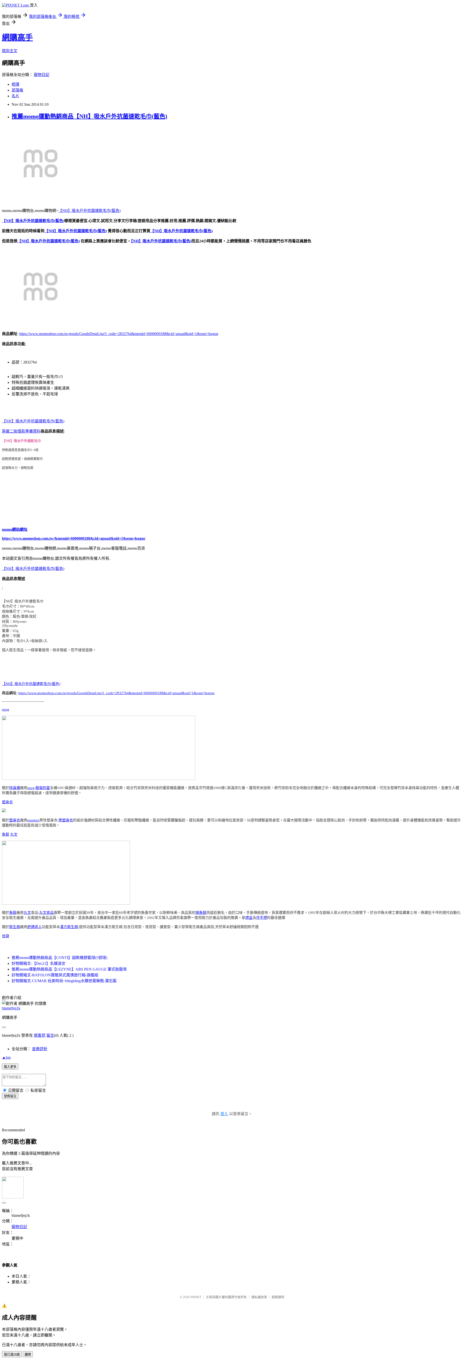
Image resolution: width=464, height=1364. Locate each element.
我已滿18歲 (12, 1354)
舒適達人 (34, 927)
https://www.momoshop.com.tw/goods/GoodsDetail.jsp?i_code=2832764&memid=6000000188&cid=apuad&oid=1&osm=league (118, 334)
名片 (15, 96)
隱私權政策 (259, 1297)
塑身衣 (7, 802)
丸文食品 (46, 913)
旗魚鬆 (201, 913)
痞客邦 (39, 1035)
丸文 (13, 834)
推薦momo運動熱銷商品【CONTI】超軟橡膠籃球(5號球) (59, 958)
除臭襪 (14, 788)
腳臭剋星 (43, 788)
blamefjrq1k (11, 1008)
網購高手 (17, 37)
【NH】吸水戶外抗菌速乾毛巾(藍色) (89, 211)
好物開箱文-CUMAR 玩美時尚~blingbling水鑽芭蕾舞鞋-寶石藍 (64, 981)
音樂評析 (39, 1049)
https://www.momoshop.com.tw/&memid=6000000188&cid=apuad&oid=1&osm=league (73, 538)
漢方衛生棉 (69, 927)
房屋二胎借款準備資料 (21, 431)
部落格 (17, 90)
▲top (6, 1057)
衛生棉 (14, 927)
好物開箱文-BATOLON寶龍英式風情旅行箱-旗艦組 (55, 975)
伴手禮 (261, 918)
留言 (50, 1035)
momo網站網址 (15, 529)
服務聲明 (278, 1297)
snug (5, 709)
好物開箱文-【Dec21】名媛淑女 (38, 963)
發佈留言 (10, 1096)
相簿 (15, 84)
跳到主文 (9, 51)
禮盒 (249, 918)
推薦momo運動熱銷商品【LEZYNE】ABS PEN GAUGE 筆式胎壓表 (69, 969)
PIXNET (195, 1297)
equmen (33, 820)
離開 (28, 1354)
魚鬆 (5, 834)
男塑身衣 (65, 820)
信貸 (5, 936)
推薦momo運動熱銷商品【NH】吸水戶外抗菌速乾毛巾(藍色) (89, 116)
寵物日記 (41, 75)
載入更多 (10, 1067)
